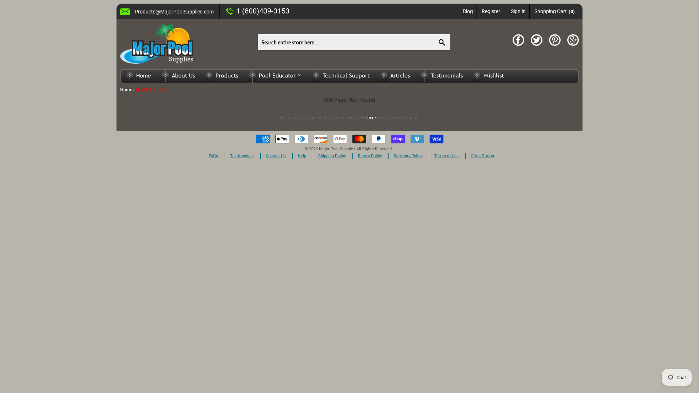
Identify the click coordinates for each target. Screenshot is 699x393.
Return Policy (370, 156)
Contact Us (276, 156)
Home (143, 75)
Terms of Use (446, 156)
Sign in (518, 11)
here (371, 117)
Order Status (482, 156)
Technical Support (346, 75)
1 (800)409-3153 (262, 11)
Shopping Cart (554, 11)
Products (227, 75)
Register (491, 11)
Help (302, 156)
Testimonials (447, 75)
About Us (183, 75)
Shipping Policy (332, 156)
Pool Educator (278, 75)
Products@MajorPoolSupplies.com (174, 12)
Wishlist (493, 75)
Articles (400, 75)
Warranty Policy (408, 156)
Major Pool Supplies (337, 149)
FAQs (213, 156)
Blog (468, 11)
